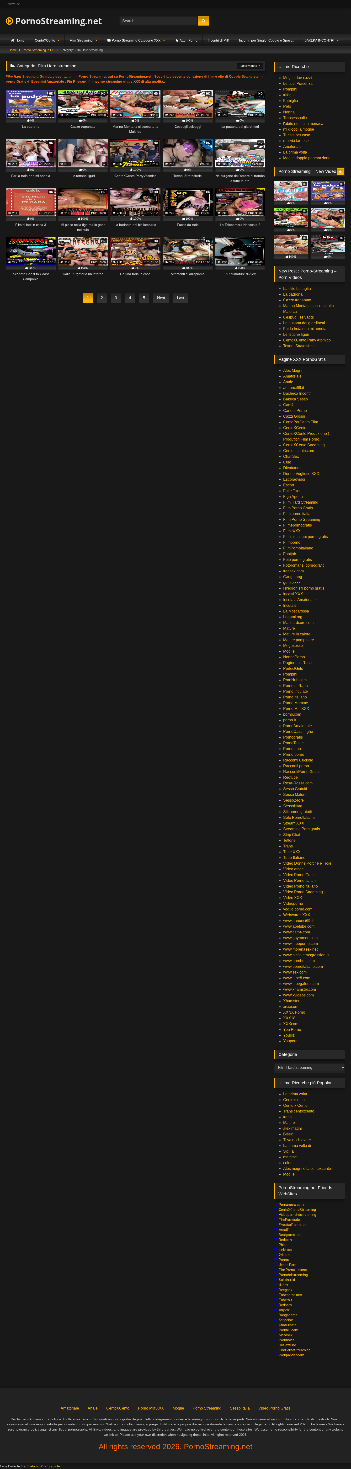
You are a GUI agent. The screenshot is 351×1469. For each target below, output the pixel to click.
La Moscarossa (296, 611)
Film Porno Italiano (293, 1270)
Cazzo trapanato (297, 300)
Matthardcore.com (298, 623)
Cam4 (288, 405)
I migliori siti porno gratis (303, 588)
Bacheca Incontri (297, 393)
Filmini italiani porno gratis (305, 537)
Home (20, 40)
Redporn (285, 1240)
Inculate (290, 605)
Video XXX (292, 898)
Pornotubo (292, 749)
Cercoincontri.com (298, 451)
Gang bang (292, 577)
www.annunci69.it (298, 921)
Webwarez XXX (296, 915)
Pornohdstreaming (293, 1275)
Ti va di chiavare (297, 1140)
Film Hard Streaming (300, 502)
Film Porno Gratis (298, 508)
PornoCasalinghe (298, 731)
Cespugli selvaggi (298, 317)
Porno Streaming (207, 1408)
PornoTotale (293, 743)
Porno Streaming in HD (38, 50)
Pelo (287, 106)
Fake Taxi (291, 491)
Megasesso (293, 646)
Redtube (290, 777)
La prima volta (295, 152)
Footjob (289, 554)
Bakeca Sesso (295, 399)
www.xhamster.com (299, 989)
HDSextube (287, 1345)
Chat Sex (291, 456)
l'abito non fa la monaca (303, 124)
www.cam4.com (296, 932)
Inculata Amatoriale (299, 600)
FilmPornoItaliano (298, 548)
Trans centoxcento (298, 1111)
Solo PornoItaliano (299, 817)
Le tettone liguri (296, 334)
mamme (290, 1157)
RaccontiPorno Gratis (301, 772)
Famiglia (290, 101)
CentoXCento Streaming (304, 445)
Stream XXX (294, 823)
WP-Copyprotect (51, 1466)
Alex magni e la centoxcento (307, 1168)
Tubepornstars (290, 1295)
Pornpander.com (291, 1355)
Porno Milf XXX (296, 709)
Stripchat (286, 1320)
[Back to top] (336, 1454)
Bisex (288, 1134)
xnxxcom (290, 1007)
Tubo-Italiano (294, 858)
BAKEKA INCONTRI (319, 40)
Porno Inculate (295, 691)
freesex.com (293, 571)
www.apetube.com (298, 926)
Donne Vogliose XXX (301, 474)
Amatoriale (292, 146)
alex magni (292, 1128)
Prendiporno (293, 754)
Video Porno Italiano (300, 886)
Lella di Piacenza (298, 83)
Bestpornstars (290, 1235)
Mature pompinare (298, 640)
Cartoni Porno (295, 411)
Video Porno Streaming (303, 892)
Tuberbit (285, 1300)
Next (161, 298)
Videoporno (293, 903)
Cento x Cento (295, 1105)
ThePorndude (289, 1220)
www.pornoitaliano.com (303, 966)
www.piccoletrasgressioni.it (306, 955)
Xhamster (291, 1001)
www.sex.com (295, 972)
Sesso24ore (293, 800)
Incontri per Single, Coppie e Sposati (266, 40)
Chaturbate (288, 1325)
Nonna (289, 112)
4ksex (283, 1285)
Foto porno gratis (297, 560)
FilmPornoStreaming (294, 1350)
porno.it (289, 720)
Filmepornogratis (297, 525)
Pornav (284, 1260)
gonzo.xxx (291, 582)
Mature (289, 628)
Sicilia (288, 1151)
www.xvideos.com (298, 995)
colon (287, 1163)
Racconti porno (296, 766)
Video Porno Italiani (300, 880)
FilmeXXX (292, 531)
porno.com (292, 714)
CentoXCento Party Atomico (307, 340)
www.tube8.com (296, 978)
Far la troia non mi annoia (304, 329)
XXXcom (290, 1024)
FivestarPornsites (292, 1225)
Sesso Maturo (295, 795)
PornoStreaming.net (57, 21)
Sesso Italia (240, 1408)
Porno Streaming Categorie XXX (136, 40)
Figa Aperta (293, 497)
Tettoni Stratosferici (299, 346)
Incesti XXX (293, 594)
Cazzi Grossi (294, 416)
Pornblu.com (288, 1330)
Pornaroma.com (291, 1205)
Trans (288, 846)
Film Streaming (81, 40)
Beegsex (285, 1290)
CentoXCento (45, 40)
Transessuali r (295, 118)
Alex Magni (292, 370)
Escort (288, 485)
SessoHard (292, 806)
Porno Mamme (295, 703)
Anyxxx (284, 1310)
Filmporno (291, 542)
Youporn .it (292, 1041)
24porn (284, 1255)
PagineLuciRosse (298, 663)
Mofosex (285, 1335)
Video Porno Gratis (299, 875)
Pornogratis (293, 737)
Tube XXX (292, 852)
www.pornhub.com (299, 961)
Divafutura (292, 468)
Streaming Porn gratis (301, 829)
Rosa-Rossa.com (298, 783)
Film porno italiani (298, 514)
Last (180, 298)
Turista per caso (296, 135)
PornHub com (295, 680)
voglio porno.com (297, 909)
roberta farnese (296, 141)
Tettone (289, 840)
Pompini (290, 89)
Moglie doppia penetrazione (306, 158)
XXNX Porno (294, 1012)
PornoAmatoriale (297, 726)
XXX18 (289, 1018)
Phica (283, 1245)
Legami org (292, 617)
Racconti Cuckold (298, 760)
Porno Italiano (295, 697)
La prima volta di (297, 1146)
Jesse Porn (287, 1265)
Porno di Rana (295, 686)
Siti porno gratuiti (297, 812)
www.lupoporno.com (300, 944)
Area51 (284, 1230)
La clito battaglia (297, 289)
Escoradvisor (294, 479)
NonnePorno (294, 657)
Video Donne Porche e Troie (307, 863)
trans (287, 1117)
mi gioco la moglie (298, 129)
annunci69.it (293, 388)
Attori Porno (188, 40)
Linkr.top (285, 1250)
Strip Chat (291, 835)
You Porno (292, 1029)
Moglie (289, 651)
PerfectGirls (293, 668)
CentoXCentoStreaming (297, 1210)
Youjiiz (289, 1035)
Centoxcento (294, 1100)
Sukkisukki (287, 1280)
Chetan (32, 1466)
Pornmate (286, 1340)
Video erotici (293, 869)
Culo (287, 462)
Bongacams (288, 1315)
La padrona (293, 294)
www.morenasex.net (300, 949)
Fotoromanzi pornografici (304, 565)
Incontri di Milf (218, 40)
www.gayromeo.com (300, 938)
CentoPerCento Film (300, 422)
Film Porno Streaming (301, 519)
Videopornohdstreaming (297, 1215)
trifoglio (289, 95)
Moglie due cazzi (297, 78)
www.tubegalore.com (301, 984)
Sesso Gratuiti (295, 789)
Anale (288, 382)
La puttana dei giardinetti (304, 323)
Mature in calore (296, 634)
